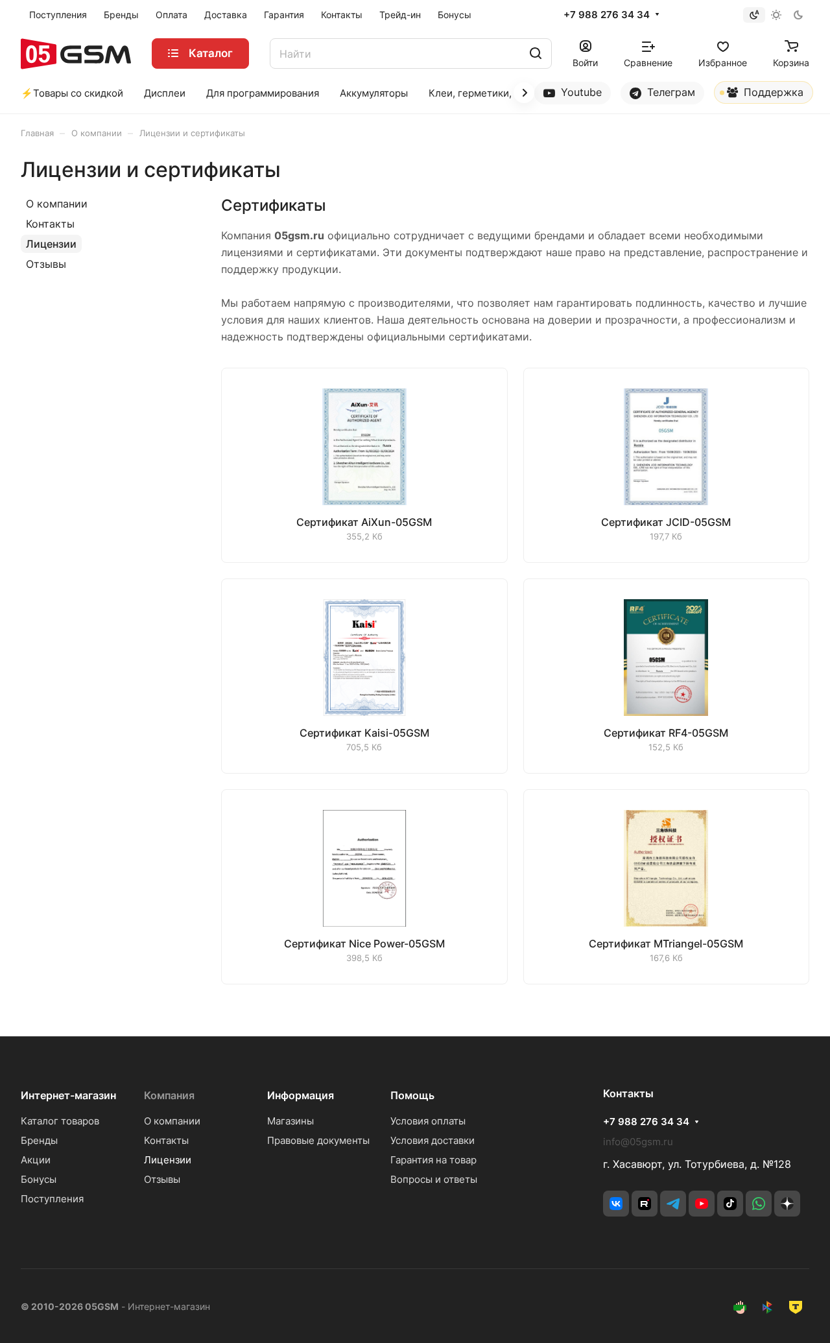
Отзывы (46, 263)
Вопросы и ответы (433, 1179)
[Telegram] (673, 1204)
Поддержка (772, 92)
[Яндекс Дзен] (787, 1204)
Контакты (50, 223)
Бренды (39, 1140)
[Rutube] (645, 1204)
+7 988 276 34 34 (606, 15)
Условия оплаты (428, 1121)
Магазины (290, 1121)
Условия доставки (432, 1140)
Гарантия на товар (433, 1160)
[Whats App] (759, 1204)
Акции (36, 1160)
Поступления (52, 1199)
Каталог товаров (60, 1121)
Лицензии (51, 243)
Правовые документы (318, 1140)
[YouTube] (702, 1204)
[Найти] (535, 53)
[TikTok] (730, 1204)
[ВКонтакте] (616, 1204)
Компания (169, 1095)
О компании (57, 203)
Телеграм (669, 92)
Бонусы (38, 1179)
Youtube (580, 92)
